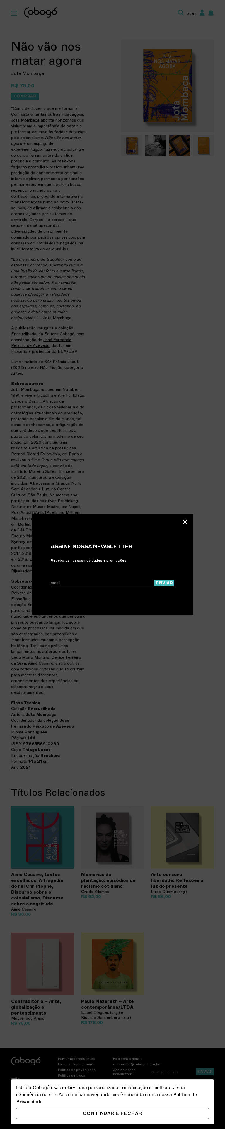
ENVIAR (164, 583)
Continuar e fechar (112, 1113)
